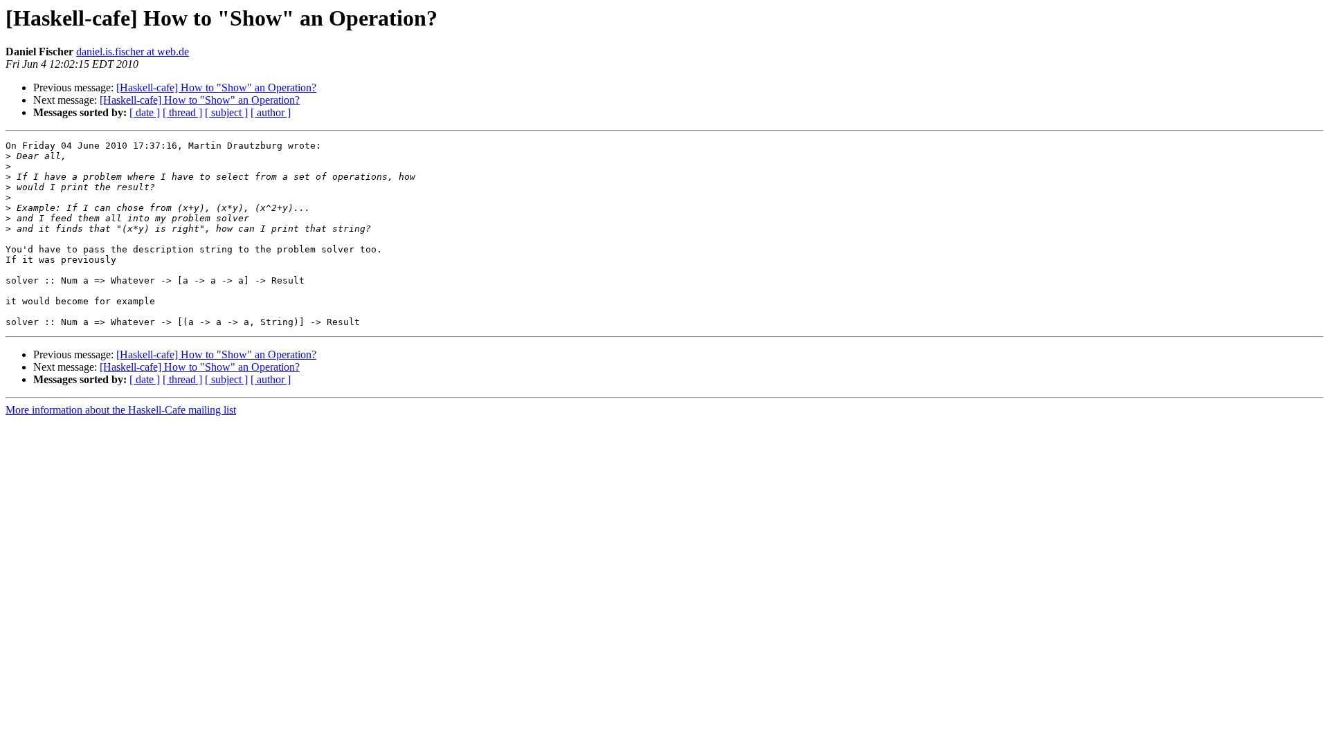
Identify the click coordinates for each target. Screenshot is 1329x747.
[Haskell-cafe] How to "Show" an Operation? (216, 87)
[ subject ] (226, 112)
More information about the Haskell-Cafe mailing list (121, 410)
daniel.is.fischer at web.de (132, 51)
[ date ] (144, 112)
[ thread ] (182, 112)
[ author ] (271, 112)
